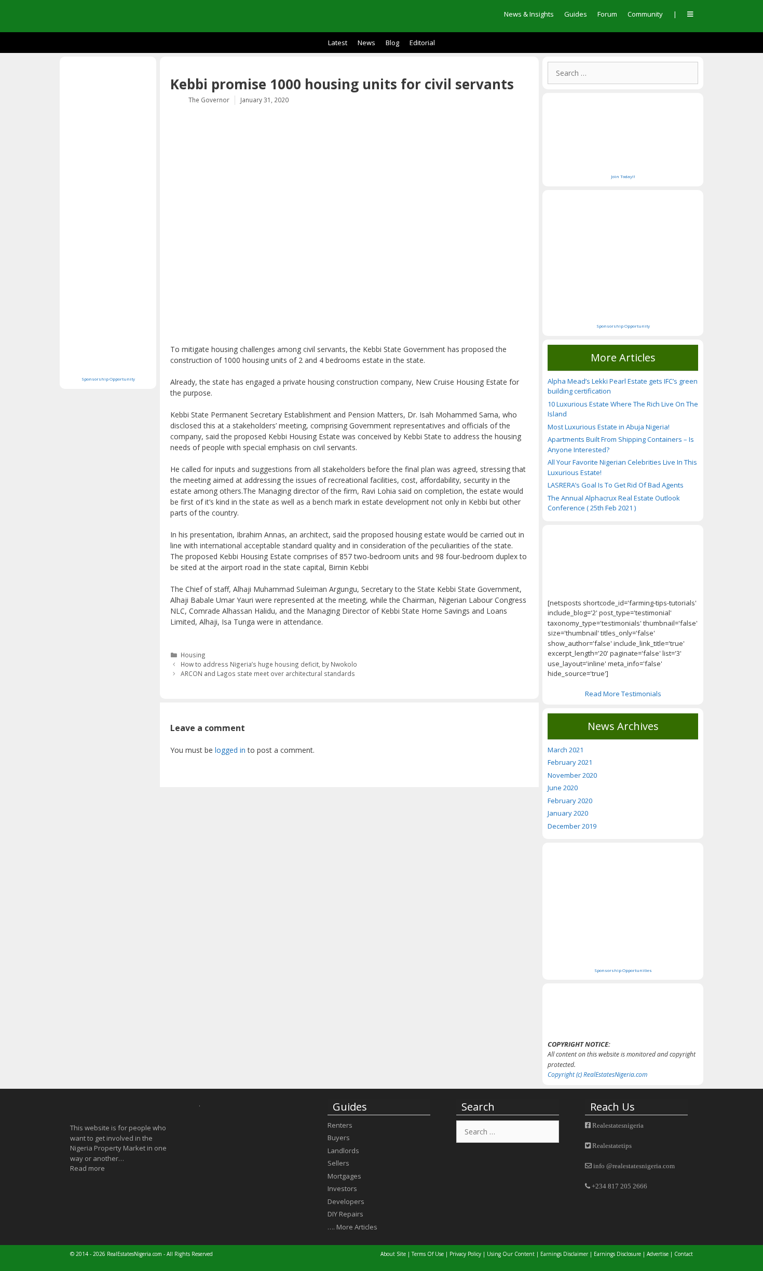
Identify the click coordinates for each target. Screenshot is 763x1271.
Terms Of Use (428, 1254)
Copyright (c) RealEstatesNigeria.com (597, 1074)
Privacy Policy (465, 1254)
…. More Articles (352, 1227)
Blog (392, 42)
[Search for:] (623, 73)
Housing (193, 655)
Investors (342, 1188)
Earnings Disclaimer (564, 1254)
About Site (393, 1254)
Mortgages (344, 1176)
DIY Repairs (345, 1214)
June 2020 (563, 787)
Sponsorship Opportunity (108, 379)
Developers (346, 1201)
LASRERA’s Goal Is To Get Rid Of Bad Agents (616, 485)
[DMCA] (623, 1011)
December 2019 (572, 826)
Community (645, 14)
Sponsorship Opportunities (623, 970)
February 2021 (570, 762)
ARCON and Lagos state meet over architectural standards (268, 673)
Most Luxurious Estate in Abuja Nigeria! (609, 426)
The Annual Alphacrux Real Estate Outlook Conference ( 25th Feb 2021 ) (614, 503)
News (366, 42)
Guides (575, 14)
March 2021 (565, 749)
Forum (607, 14)
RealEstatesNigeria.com (134, 1254)
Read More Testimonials (623, 693)
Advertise (658, 1254)
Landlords (343, 1150)
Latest (337, 42)
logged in (230, 750)
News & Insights (529, 14)
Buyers (339, 1137)
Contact (683, 1254)
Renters (340, 1125)
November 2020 (572, 775)
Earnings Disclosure (617, 1254)
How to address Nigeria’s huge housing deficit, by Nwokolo (269, 664)
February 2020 (570, 800)
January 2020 (568, 813)
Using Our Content (511, 1254)
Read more (87, 1168)
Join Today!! (623, 176)
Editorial (422, 42)
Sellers (338, 1163)
